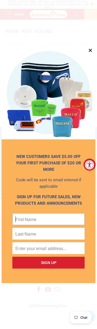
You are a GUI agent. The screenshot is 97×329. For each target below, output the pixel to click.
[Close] (90, 51)
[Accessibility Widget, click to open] (90, 164)
